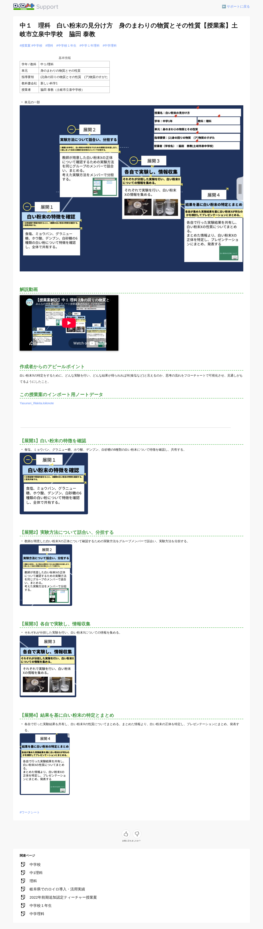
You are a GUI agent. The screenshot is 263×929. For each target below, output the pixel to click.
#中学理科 (110, 45)
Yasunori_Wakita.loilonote (37, 403)
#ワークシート (30, 812)
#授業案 (25, 45)
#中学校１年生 (66, 45)
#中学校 (36, 45)
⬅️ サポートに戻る (236, 6)
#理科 (49, 45)
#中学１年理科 (90, 45)
